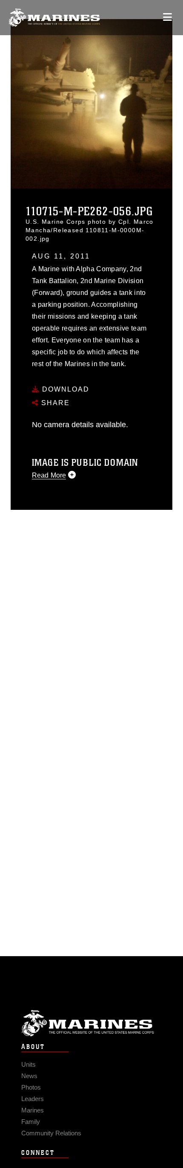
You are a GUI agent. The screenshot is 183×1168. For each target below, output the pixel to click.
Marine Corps (91, 1023)
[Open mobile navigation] (167, 17)
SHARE (54, 402)
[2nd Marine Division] (54, 17)
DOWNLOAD (64, 389)
